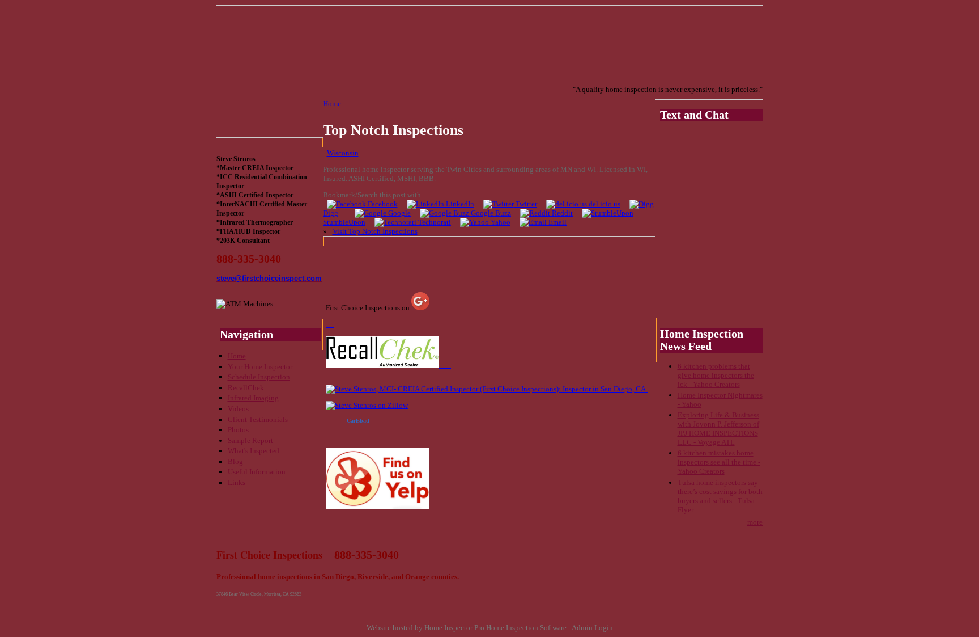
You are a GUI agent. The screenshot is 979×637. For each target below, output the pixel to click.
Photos (238, 429)
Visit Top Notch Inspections (375, 231)
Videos (238, 408)
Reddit (561, 213)
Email (557, 222)
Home (237, 356)
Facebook (382, 204)
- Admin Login (590, 627)
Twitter (525, 204)
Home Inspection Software (526, 627)
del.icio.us (603, 204)
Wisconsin (343, 153)
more (755, 522)
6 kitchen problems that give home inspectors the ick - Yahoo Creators (716, 375)
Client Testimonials (258, 419)
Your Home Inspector (260, 366)
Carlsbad (358, 420)
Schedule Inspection (259, 377)
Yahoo (499, 222)
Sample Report (250, 440)
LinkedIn (459, 204)
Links (236, 482)
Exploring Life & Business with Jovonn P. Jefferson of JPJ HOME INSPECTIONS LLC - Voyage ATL (718, 428)
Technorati (433, 222)
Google (398, 213)
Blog (235, 461)
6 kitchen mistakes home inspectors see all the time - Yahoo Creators (719, 462)
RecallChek (246, 387)
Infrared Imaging (253, 398)
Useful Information (257, 471)
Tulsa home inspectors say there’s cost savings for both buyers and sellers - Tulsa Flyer (720, 496)
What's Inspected (253, 450)
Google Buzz (490, 213)
